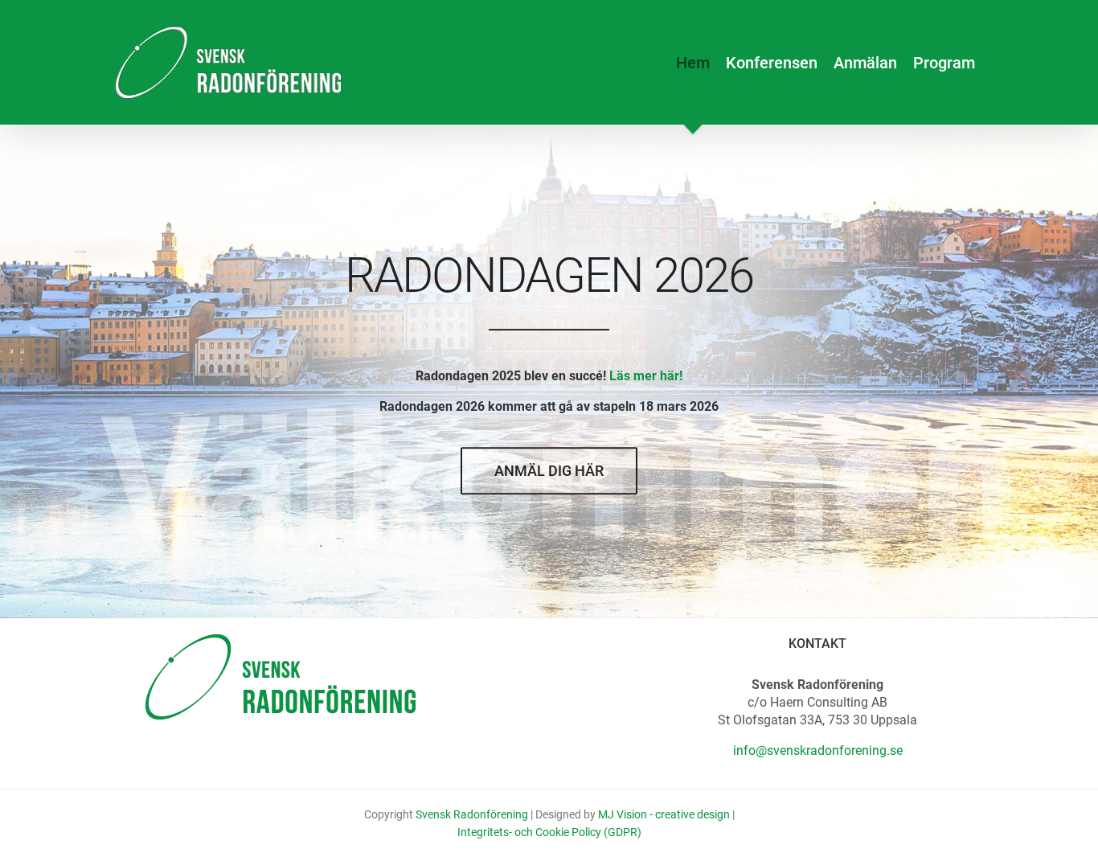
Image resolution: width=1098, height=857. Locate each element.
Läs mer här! (645, 375)
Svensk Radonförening (472, 814)
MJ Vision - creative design (664, 814)
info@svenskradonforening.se (818, 750)
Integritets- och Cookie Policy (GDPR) (549, 832)
